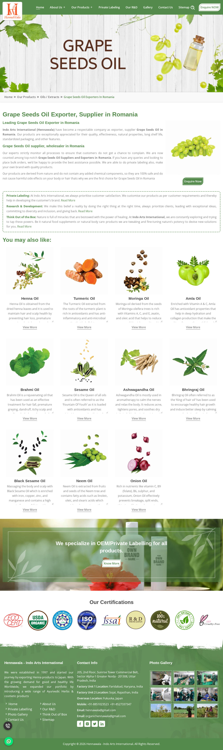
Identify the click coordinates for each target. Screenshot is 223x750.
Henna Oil (30, 298)
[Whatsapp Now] (8, 741)
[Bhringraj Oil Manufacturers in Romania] (193, 362)
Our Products (26, 97)
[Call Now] (7, 725)
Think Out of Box (54, 714)
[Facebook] (80, 724)
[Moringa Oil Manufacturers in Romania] (139, 270)
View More (30, 327)
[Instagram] (87, 724)
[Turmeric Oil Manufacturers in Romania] (84, 270)
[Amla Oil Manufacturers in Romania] (193, 270)
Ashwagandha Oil (138, 390)
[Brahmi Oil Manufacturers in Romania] (30, 362)
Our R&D (131, 7)
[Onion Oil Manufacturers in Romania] (139, 453)
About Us (49, 704)
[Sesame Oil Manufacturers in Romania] (84, 362)
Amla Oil (193, 298)
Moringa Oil (139, 298)
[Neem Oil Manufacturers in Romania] (84, 453)
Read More (68, 200)
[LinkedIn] (102, 724)
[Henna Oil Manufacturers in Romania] (30, 270)
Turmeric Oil (84, 298)
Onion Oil (138, 481)
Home (40, 7)
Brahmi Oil (30, 390)
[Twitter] (95, 724)
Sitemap (184, 7)
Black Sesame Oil (29, 481)
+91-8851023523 (98, 704)
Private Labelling (20, 709)
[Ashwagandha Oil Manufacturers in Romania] (139, 362)
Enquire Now (193, 181)
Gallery (148, 7)
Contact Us (165, 7)
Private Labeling (109, 7)
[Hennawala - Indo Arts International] (184, 694)
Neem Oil (84, 481)
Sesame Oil (84, 390)
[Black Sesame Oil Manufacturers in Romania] (30, 453)
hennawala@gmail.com (101, 710)
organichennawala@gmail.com (106, 716)
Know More (111, 563)
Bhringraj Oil (193, 390)
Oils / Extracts (49, 97)
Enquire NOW (210, 7)
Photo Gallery (18, 714)
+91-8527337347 (120, 704)
